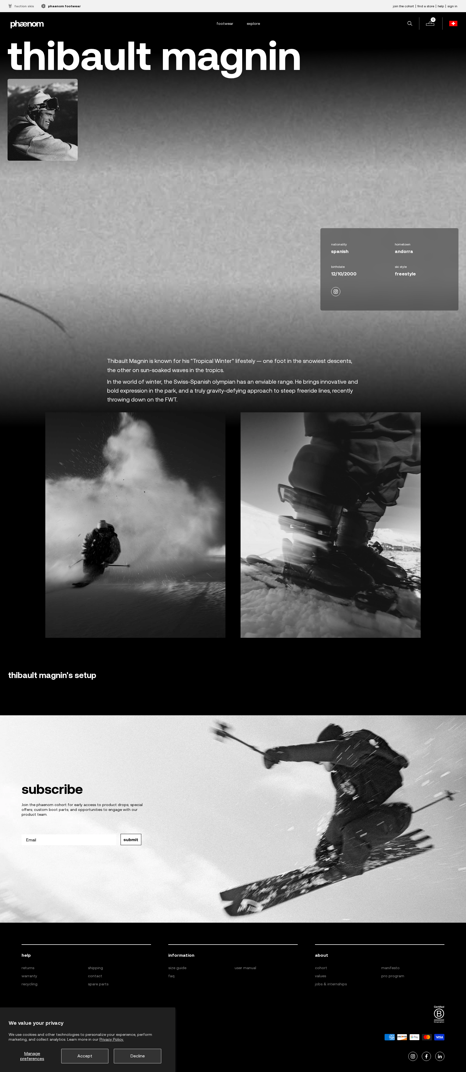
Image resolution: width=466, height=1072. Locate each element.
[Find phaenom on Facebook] (426, 1056)
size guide (177, 968)
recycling (29, 984)
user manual (245, 968)
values (320, 976)
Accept (84, 1055)
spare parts (98, 984)
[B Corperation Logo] (439, 1014)
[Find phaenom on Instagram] (412, 1056)
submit (131, 839)
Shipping (95, 968)
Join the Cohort (403, 6)
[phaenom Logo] (27, 23)
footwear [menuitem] (225, 23)
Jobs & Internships (331, 984)
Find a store (425, 6)
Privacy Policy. (112, 1039)
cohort (321, 968)
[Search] (410, 23)
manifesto (390, 968)
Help (441, 6)
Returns (28, 968)
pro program (392, 976)
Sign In (452, 6)
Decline (138, 1055)
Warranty (29, 976)
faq (171, 976)
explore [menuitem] (253, 23)
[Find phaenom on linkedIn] (439, 1056)
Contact (95, 976)
